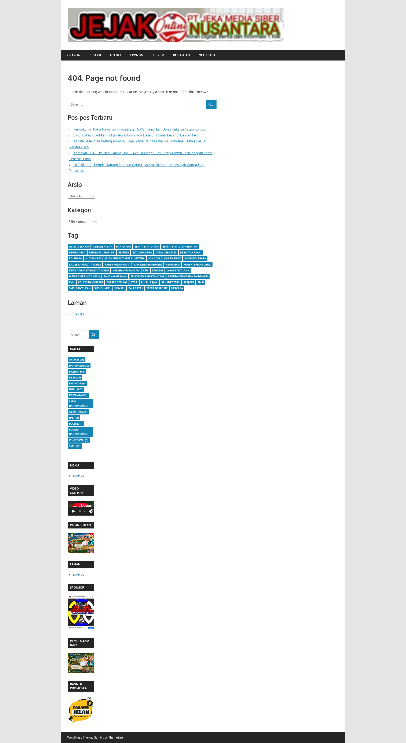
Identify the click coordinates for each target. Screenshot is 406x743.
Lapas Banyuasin (178, 270)
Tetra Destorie (157, 288)
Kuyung (157, 270)
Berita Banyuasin (146, 246)
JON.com (154, 258)
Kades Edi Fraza (195, 258)
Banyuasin (123, 246)
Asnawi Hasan (102, 246)
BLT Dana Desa (142, 252)
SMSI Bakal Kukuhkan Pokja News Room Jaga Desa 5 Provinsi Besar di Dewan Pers (136, 135)
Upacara (177, 288)
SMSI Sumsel (102, 288)
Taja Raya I (136, 288)
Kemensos (173, 264)
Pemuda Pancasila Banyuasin (188, 276)
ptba (134, 282)
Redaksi (95, 55)
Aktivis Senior (79, 246)
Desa (75, 377)
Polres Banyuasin (90, 282)
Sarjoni (188, 282)
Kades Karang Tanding (85, 264)
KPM (145, 270)
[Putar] (73, 511)
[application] (81, 508)
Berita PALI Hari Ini (102, 252)
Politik (75, 423)
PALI (74, 417)
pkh (71, 282)
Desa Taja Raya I (191, 252)
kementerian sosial (197, 264)
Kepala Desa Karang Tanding (89, 270)
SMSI (201, 282)
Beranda (73, 55)
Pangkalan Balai (115, 276)
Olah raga (207, 55)
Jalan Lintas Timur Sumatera (125, 258)
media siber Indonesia (84, 276)
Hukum (158, 55)
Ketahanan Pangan (126, 270)
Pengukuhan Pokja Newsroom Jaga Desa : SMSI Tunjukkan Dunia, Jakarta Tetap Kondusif (140, 129)
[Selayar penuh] (93, 511)
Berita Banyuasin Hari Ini (180, 246)
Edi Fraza (75, 258)
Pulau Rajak (149, 282)
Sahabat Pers (170, 282)
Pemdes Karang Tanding (147, 276)
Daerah (77, 371)
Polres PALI (78, 440)
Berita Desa (77, 252)
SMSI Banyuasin (80, 288)
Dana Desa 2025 (166, 252)
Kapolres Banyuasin (148, 264)
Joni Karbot (172, 258)
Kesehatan (181, 55)
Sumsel (120, 288)
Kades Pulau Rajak (117, 264)
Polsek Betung (117, 282)
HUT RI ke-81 (93, 258)
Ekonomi (137, 55)
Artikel (115, 55)
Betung (123, 252)
